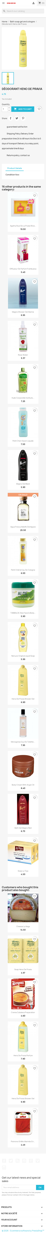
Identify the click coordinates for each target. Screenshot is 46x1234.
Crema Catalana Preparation (23, 1012)
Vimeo (38, 1161)
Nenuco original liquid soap (23, 656)
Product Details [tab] (14, 168)
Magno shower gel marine (23, 312)
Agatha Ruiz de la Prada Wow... (23, 226)
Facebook (4, 1161)
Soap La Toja (23, 871)
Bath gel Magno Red (23, 828)
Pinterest (23, 118)
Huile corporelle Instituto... (23, 398)
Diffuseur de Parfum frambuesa (23, 269)
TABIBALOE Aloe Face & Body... (23, 613)
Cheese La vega (23, 926)
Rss (18, 1161)
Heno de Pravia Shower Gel (23, 699)
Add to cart (23, 109)
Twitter (11, 1161)
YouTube (24, 1161)
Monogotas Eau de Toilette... (23, 742)
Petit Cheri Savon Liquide (23, 441)
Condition (10, 174)
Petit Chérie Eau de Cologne (23, 570)
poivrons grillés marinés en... (23, 1141)
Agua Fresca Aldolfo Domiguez (23, 527)
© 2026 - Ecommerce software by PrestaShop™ (23, 1230)
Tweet (16, 118)
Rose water (23, 355)
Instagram (4, 1167)
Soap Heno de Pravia (23, 969)
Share (10, 118)
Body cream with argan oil (23, 785)
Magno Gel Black (23, 484)
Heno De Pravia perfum (23, 1055)
